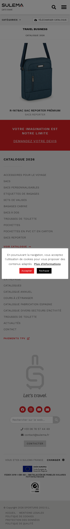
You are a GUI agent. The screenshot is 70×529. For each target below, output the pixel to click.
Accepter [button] (27, 270)
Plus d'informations (47, 264)
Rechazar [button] (44, 270)
